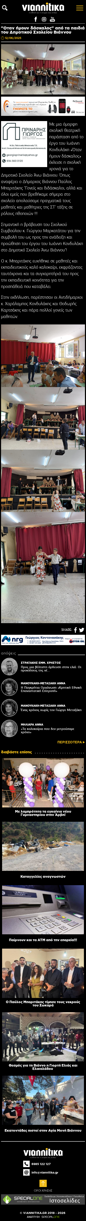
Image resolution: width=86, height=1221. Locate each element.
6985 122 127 (41, 1164)
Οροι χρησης (43, 1190)
